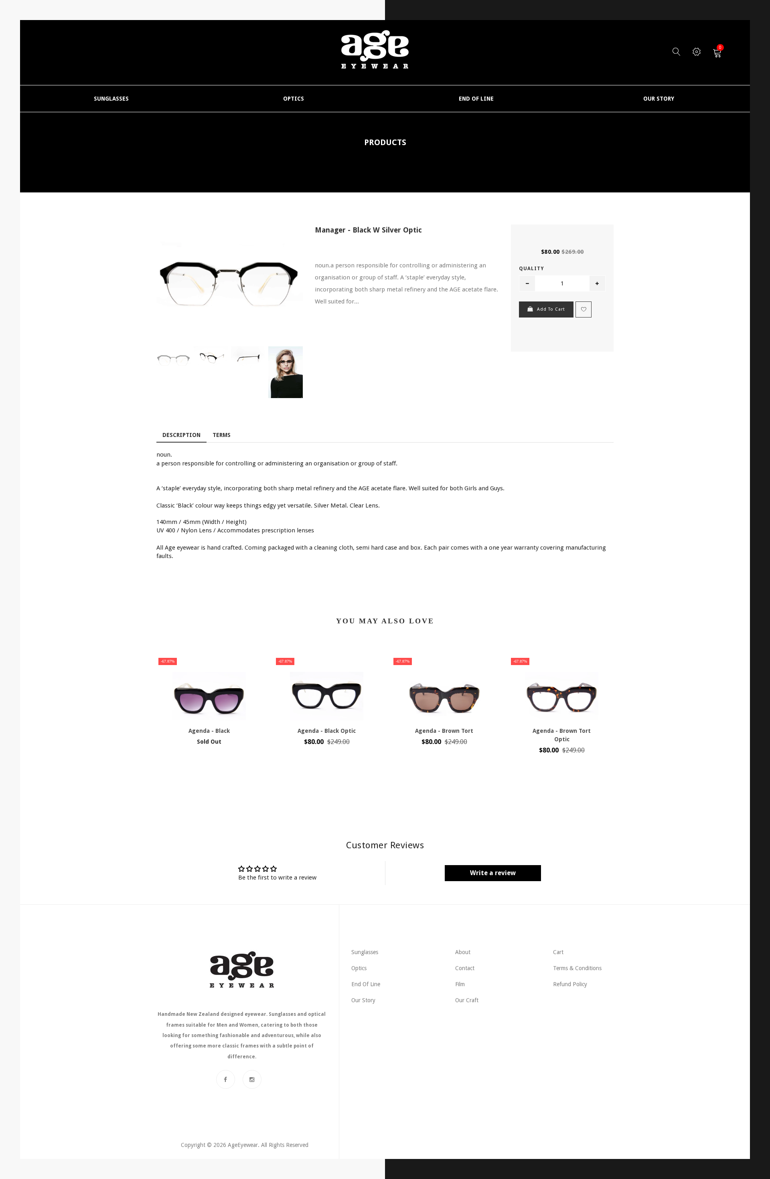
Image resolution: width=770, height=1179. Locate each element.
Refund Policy (570, 984)
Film (460, 984)
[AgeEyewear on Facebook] (225, 1079)
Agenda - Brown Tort (444, 731)
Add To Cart (551, 309)
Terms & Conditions (577, 968)
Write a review (493, 873)
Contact (464, 968)
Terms (222, 435)
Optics (359, 968)
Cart (558, 952)
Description (181, 435)
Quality (531, 268)
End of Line (365, 984)
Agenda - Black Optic (327, 731)
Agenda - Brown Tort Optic (562, 735)
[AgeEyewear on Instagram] (252, 1079)
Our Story (363, 1000)
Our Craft (466, 1000)
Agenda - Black (209, 731)
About (462, 952)
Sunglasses (364, 952)
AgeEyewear (243, 1145)
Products (385, 142)
